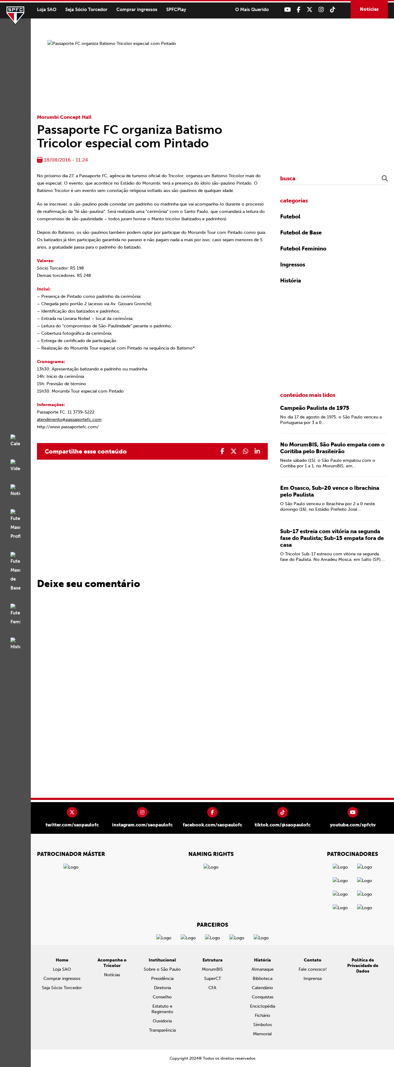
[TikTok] (332, 10)
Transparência (162, 1030)
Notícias (369, 9)
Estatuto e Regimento (162, 1009)
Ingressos (292, 264)
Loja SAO (46, 9)
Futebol (290, 216)
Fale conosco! (313, 969)
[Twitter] (309, 10)
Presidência (162, 978)
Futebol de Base (301, 232)
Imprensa (313, 978)
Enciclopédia (262, 1006)
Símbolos (262, 1024)
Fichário (262, 1015)
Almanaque (262, 969)
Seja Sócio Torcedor (86, 9)
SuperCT (212, 978)
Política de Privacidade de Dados (362, 965)
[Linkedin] (257, 451)
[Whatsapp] (245, 451)
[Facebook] (298, 10)
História (290, 280)
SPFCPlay (176, 9)
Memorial (262, 1034)
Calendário (262, 987)
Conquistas (262, 997)
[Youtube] (287, 10)
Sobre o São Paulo (162, 969)
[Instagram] (321, 10)
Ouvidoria (162, 1021)
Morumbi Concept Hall (64, 117)
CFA (212, 987)
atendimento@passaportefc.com (69, 419)
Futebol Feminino (303, 248)
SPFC (15, 15)
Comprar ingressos (136, 9)
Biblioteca (262, 978)
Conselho (162, 997)
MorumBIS (212, 969)
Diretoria (162, 987)
